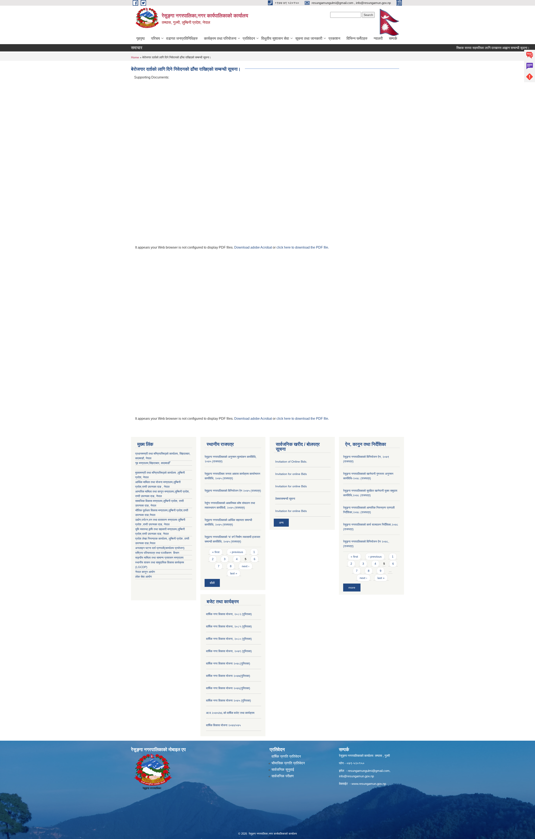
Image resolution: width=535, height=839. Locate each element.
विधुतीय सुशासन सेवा (275, 38)
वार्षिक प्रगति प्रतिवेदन (286, 756)
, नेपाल (158, 496)
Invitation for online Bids (291, 474)
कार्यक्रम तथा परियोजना (220, 38)
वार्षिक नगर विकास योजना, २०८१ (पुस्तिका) (229, 626)
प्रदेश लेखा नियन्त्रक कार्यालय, (152, 538)
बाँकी (212, 583)
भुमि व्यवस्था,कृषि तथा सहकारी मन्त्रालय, (156, 529)
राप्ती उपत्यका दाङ (144, 496)
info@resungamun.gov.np (356, 776)
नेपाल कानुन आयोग (145, 571)
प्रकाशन (334, 38)
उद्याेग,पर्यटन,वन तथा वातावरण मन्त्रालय (156, 519)
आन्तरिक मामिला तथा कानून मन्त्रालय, (155, 491)
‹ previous (236, 552)
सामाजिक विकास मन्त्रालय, (149, 501)
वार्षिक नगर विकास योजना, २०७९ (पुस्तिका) (229, 651)
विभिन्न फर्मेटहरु (356, 38)
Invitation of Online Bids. (291, 461)
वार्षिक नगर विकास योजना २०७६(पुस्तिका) (228, 688)
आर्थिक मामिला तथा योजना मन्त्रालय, (154, 482)
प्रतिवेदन (249, 38)
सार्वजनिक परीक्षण (282, 776)
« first (215, 552)
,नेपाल (152, 515)
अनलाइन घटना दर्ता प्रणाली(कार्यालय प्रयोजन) (160, 548)
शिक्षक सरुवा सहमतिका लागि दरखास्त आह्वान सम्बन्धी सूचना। (477, 48)
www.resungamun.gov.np (369, 783)
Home (135, 57)
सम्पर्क (393, 38)
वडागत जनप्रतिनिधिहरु (182, 38)
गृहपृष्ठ (140, 38)
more (351, 587)
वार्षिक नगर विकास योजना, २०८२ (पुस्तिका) (229, 614)
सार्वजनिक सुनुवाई (282, 770)
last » (233, 573)
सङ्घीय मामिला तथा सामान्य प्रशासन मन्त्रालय (159, 557)
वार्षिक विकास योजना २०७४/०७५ (223, 725)
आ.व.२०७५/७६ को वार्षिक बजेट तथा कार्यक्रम (230, 713)
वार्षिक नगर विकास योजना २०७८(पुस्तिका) (228, 663)
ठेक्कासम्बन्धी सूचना (285, 498)
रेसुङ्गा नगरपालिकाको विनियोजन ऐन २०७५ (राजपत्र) (233, 490)
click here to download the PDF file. (302, 247)
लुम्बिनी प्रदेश (182, 491)
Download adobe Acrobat (253, 247)
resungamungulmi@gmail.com (369, 770)
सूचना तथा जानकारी (308, 38)
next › (245, 566)
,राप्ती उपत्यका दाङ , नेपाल (155, 486)
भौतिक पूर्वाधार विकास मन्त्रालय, (151, 510)
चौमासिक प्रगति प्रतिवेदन (288, 763)
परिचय (155, 38)
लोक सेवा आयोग (143, 576)
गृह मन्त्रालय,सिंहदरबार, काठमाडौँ (152, 463)
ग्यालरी (378, 38)
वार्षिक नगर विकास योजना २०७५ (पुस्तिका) (228, 700)
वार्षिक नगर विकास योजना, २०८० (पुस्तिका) (229, 638)
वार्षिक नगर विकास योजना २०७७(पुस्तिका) (228, 675)
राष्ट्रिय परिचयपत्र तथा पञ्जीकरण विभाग (157, 552)
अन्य (281, 522)
